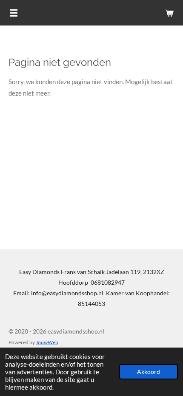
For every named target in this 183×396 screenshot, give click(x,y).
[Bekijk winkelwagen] (169, 12)
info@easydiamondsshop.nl (67, 293)
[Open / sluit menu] (13, 12)
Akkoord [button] (148, 371)
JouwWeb (47, 342)
